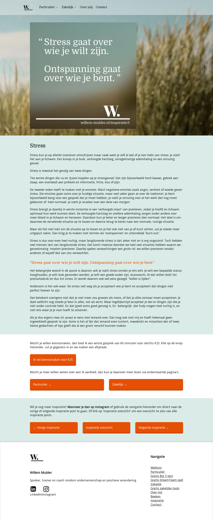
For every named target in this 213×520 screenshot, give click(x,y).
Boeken (156, 496)
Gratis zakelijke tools (165, 488)
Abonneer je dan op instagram (88, 407)
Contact (101, 7)
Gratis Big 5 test (162, 476)
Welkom (156, 468)
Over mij (86, 7)
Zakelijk (67, 7)
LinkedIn (36, 494)
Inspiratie (157, 500)
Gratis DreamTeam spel (167, 480)
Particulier (47, 7)
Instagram (49, 494)
